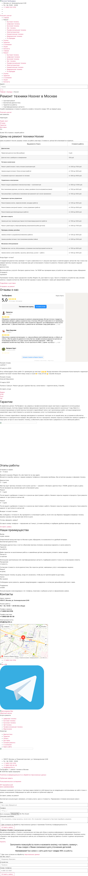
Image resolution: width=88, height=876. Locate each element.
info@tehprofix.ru (6, 622)
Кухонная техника (13, 26)
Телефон (3, 808)
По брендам (11, 38)
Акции (5, 46)
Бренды (9, 92)
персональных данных (32, 854)
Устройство (4, 862)
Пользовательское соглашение (10, 781)
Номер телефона (5, 868)
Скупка (5, 40)
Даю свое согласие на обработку (21, 854)
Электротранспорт (13, 32)
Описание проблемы (7, 816)
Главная (6, 17)
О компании (7, 44)
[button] (5, 363)
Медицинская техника (14, 36)
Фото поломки (5, 814)
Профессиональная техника (16, 30)
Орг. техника (11, 28)
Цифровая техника (13, 24)
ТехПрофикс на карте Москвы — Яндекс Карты (44, 360)
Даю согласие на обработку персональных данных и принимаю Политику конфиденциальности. (34, 824)
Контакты (6, 49)
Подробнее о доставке (8, 283)
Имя (1, 802)
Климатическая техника (15, 34)
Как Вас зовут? (5, 856)
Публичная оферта (6, 778)
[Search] (1, 90)
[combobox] (44, 86)
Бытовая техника (13, 22)
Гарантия (6, 42)
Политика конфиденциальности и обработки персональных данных (23, 775)
